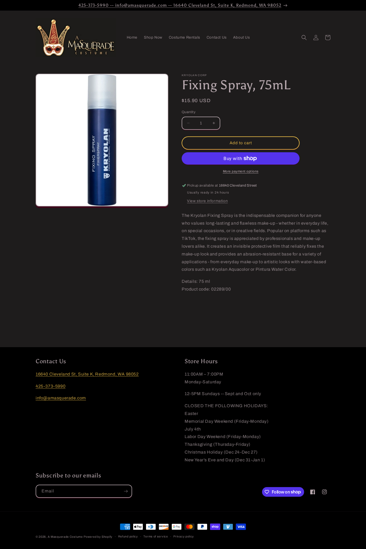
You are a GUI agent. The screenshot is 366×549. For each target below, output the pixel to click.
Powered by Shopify (98, 536)
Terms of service (155, 536)
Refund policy (128, 536)
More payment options (241, 171)
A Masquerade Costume (65, 536)
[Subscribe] (126, 491)
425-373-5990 (50, 386)
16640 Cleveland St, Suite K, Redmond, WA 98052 (87, 374)
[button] (304, 37)
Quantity (189, 112)
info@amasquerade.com (61, 398)
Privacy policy (183, 536)
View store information (207, 201)
